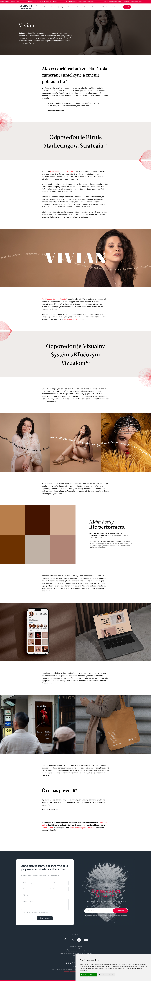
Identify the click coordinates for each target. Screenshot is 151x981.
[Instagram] (79, 940)
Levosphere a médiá (75, 946)
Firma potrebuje (49, 7)
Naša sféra (105, 7)
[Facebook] (65, 940)
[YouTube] (86, 940)
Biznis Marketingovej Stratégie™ (63, 171)
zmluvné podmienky (70, 971)
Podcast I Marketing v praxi (133, 2)
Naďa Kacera (116, 7)
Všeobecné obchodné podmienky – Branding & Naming (75, 953)
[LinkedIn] (72, 940)
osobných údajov (43, 912)
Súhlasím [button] (84, 975)
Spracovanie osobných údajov (76, 949)
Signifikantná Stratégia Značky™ (55, 299)
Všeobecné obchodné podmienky (75, 951)
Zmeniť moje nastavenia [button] (106, 975)
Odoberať (120, 911)
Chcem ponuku (44, 918)
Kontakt (127, 7)
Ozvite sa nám (47, 828)
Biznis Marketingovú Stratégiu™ (82, 828)
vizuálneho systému (72, 319)
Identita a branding (80, 7)
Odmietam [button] (93, 975)
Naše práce (94, 7)
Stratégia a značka (64, 7)
